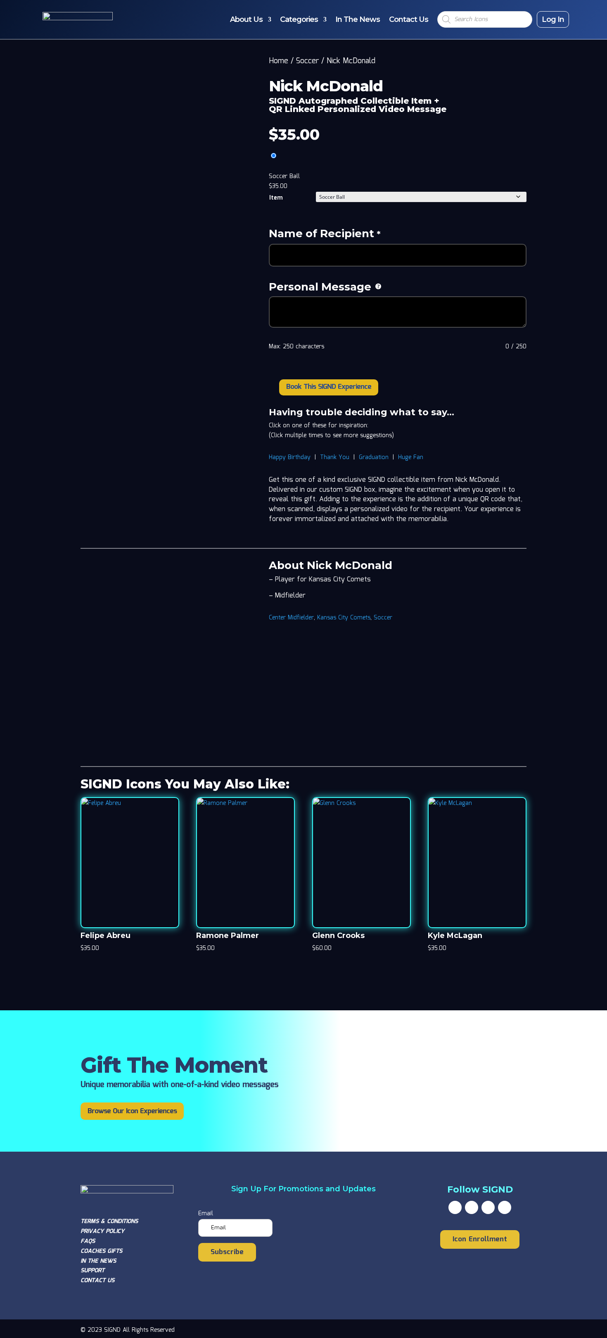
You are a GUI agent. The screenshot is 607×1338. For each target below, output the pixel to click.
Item (275, 197)
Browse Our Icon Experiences (132, 1111)
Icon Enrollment (480, 1239)
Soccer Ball (284, 176)
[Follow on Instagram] (488, 1207)
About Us (246, 19)
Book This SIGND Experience (328, 387)
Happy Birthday (290, 457)
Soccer (307, 61)
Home (278, 61)
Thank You (334, 457)
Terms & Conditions (109, 1221)
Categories (299, 19)
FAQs (88, 1241)
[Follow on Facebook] (455, 1207)
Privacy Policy (102, 1231)
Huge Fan (410, 457)
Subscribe (227, 1252)
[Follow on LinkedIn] (504, 1207)
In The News (357, 19)
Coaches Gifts (101, 1251)
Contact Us (408, 19)
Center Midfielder (291, 617)
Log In (553, 19)
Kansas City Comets (343, 617)
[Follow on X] (471, 1207)
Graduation (374, 457)
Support (92, 1270)
